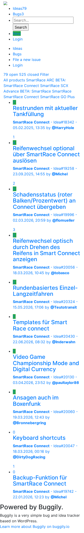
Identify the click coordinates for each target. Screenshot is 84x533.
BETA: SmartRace (35, 91)
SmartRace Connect (21, 96)
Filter (44, 74)
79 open (11, 74)
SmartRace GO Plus (57, 96)
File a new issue (27, 59)
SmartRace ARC (40, 80)
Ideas (20, 8)
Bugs (18, 14)
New (17, 33)
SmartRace (61, 91)
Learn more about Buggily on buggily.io (35, 526)
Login (18, 39)
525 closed (29, 74)
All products (14, 80)
